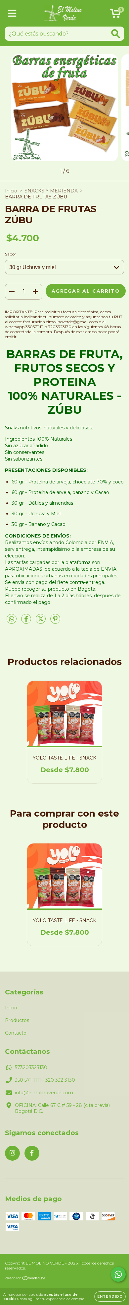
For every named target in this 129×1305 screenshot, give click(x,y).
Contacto (15, 1033)
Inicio (11, 191)
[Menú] (12, 13)
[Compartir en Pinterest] (55, 621)
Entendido (110, 1296)
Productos (17, 1020)
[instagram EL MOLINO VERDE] (12, 1153)
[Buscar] (115, 33)
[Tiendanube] (25, 1278)
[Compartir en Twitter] (41, 621)
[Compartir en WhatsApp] (12, 619)
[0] (115, 15)
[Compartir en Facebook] (26, 621)
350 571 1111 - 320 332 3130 (45, 1080)
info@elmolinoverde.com (44, 1093)
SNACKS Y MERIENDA (51, 191)
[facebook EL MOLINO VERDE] (31, 1153)
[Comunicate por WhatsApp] (118, 1274)
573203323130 (31, 1067)
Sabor (10, 254)
